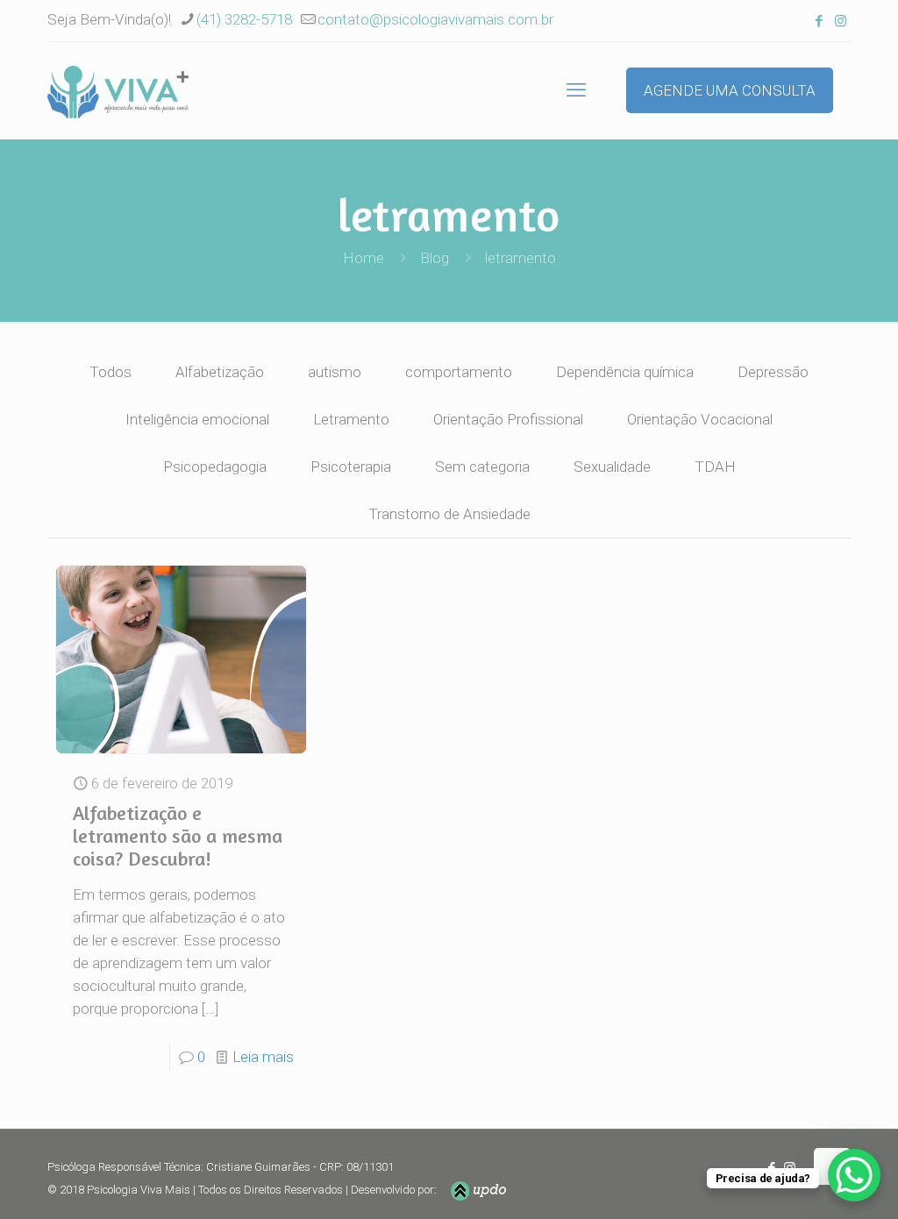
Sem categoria (482, 466)
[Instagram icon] (840, 21)
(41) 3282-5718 (244, 19)
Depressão (773, 372)
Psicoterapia (350, 466)
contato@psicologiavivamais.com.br (435, 19)
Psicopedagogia (215, 466)
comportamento (458, 372)
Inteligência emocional (197, 419)
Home (363, 258)
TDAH (715, 466)
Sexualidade (612, 466)
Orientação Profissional (508, 419)
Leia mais (263, 1057)
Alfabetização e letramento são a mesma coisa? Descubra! (177, 836)
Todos (110, 372)
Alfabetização (219, 372)
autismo (334, 372)
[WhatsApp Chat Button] (854, 1175)
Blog (434, 258)
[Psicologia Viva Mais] (118, 90)
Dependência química (625, 372)
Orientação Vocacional (700, 419)
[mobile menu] (576, 90)
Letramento (351, 419)
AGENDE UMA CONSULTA (730, 90)
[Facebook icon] (818, 21)
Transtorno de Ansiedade (449, 514)
